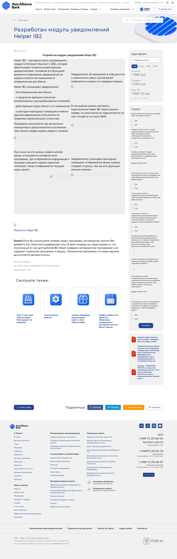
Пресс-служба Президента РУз (99, 446)
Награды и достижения (23, 472)
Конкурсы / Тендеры (79, 9)
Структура (18, 451)
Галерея (93, 9)
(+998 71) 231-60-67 (151, 462)
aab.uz (17, 7)
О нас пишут (19, 506)
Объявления (63, 9)
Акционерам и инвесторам (64, 454)
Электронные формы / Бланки (62, 500)
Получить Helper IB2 (26, 230)
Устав (16, 444)
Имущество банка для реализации (27, 514)
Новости (39, 9)
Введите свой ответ (139, 163)
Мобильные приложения (60, 507)
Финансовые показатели (60, 461)
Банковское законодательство (46, 528)
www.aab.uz (57, 544)
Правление (18, 455)
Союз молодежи (20, 510)
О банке (18, 433)
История (17, 437)
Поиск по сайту (106, 528)
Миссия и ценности (22, 440)
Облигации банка (57, 475)
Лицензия (18, 448)
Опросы (53, 503)
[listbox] (145, 60)
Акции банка (55, 472)
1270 (160, 434)
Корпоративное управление (61, 458)
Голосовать (146, 325)
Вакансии (18, 479)
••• (100, 9)
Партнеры (18, 465)
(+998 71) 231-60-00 (151, 438)
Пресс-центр (20, 485)
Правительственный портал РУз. (100, 437)
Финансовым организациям (65, 433)
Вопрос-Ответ (50, 9)
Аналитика (18, 517)
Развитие (54, 465)
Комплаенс (18, 462)
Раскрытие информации (60, 468)
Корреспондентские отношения (63, 437)
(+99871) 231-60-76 (151, 451)
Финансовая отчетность (23, 469)
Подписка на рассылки (80, 528)
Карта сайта (125, 528)
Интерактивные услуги (62, 481)
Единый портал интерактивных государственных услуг (99, 442)
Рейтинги (17, 476)
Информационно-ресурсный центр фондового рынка (100, 474)
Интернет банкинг (57, 496)
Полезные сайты (95, 433)
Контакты (142, 528)
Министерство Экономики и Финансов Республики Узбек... (102, 457)
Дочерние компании (22, 458)
